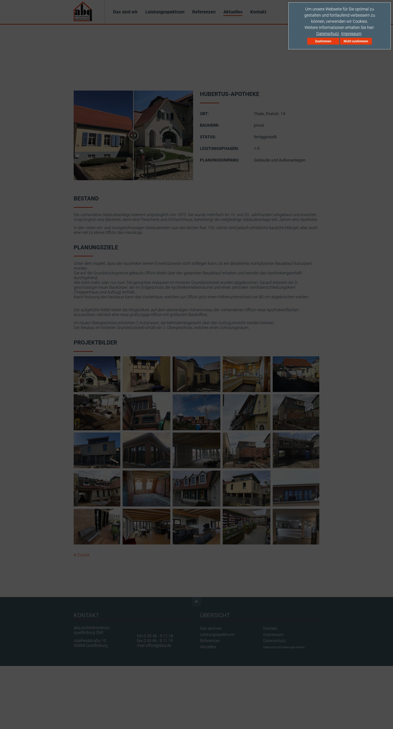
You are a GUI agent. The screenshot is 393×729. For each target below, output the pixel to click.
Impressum (351, 33)
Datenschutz (327, 33)
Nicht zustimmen (356, 41)
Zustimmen (323, 41)
